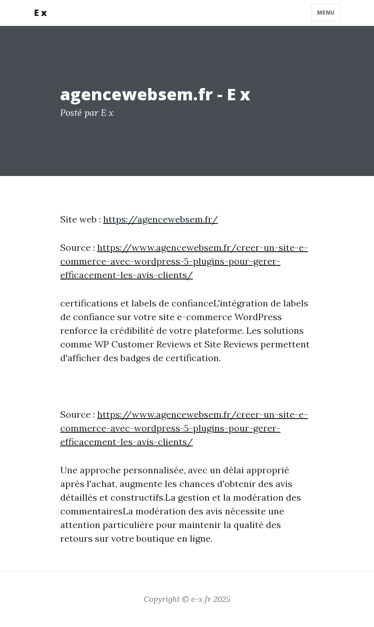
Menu (325, 12)
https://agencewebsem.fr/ (160, 219)
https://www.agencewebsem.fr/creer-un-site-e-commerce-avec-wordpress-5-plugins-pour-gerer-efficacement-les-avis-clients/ (184, 261)
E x (40, 12)
